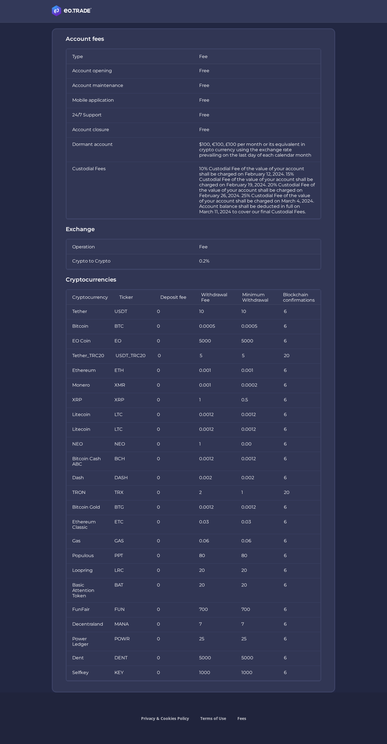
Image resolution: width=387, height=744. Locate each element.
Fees (241, 718)
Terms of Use (213, 718)
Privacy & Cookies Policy (165, 718)
